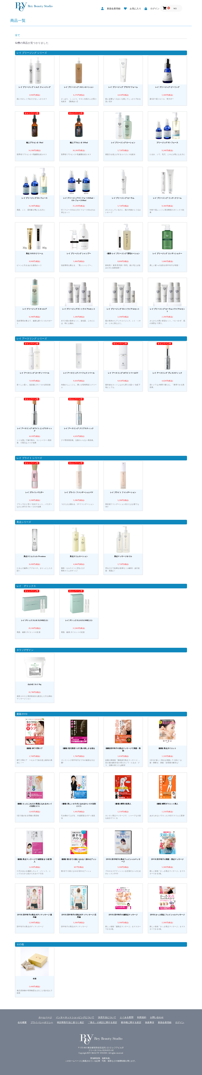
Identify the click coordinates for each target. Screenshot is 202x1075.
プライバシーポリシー (42, 1022)
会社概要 (22, 1022)
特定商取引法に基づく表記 (70, 1022)
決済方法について (107, 1017)
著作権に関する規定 (131, 1022)
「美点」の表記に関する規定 (102, 1022)
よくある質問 (126, 1017)
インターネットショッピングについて (75, 1017)
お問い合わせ (157, 1017)
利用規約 (141, 1017)
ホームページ (45, 1017)
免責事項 (149, 1022)
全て (17, 35)
